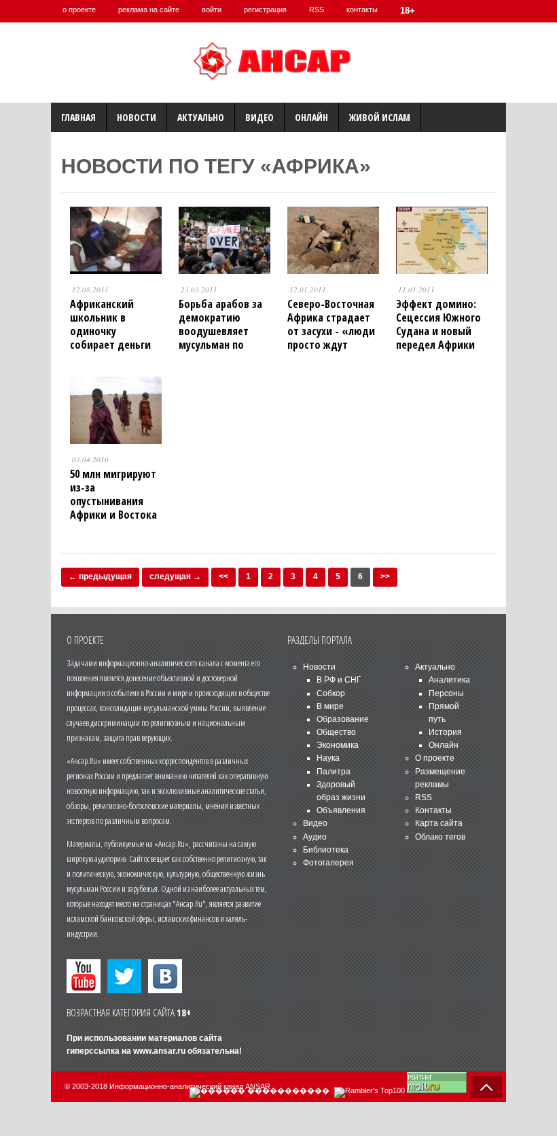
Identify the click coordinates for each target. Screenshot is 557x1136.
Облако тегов (440, 837)
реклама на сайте (148, 9)
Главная (78, 117)
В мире (330, 706)
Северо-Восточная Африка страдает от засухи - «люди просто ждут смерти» (331, 331)
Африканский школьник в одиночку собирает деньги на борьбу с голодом (110, 337)
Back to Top (486, 1087)
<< (223, 576)
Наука (328, 758)
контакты (362, 9)
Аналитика (449, 680)
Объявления (341, 810)
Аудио (315, 837)
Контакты (433, 810)
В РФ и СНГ (339, 680)
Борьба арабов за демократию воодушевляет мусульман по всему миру (220, 331)
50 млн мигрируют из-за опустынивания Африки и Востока (113, 494)
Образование (343, 719)
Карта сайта (439, 823)
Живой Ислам (379, 117)
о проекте (79, 9)
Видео (259, 117)
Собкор (331, 693)
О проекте (434, 758)
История (445, 732)
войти (211, 9)
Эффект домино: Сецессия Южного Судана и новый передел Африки (438, 324)
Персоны (446, 693)
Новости (136, 117)
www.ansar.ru (159, 1051)
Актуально (200, 117)
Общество (336, 732)
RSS (316, 9)
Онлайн (311, 117)
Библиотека (325, 850)
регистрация (265, 9)
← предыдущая (100, 576)
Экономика (338, 745)
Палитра (334, 771)
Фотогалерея (328, 862)
